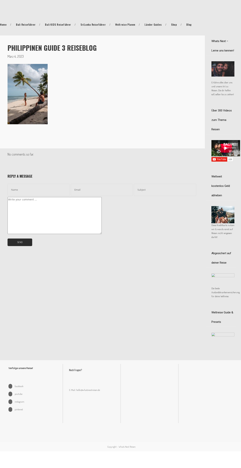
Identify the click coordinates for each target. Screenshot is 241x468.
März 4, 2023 (16, 56)
